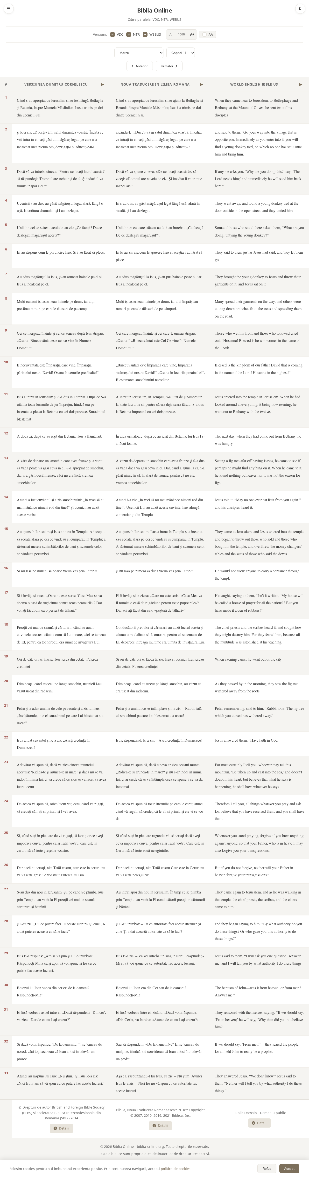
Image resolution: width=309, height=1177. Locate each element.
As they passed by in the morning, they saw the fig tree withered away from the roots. (256, 687)
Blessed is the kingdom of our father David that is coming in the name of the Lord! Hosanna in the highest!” (258, 368)
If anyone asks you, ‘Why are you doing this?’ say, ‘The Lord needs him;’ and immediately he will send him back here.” (258, 179)
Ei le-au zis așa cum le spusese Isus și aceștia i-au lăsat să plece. (159, 256)
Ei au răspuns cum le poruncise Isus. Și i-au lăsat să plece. (61, 252)
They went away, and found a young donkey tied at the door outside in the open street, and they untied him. (256, 207)
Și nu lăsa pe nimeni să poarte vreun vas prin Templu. (57, 570)
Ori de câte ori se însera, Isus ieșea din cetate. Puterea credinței (57, 662)
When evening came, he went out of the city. (248, 659)
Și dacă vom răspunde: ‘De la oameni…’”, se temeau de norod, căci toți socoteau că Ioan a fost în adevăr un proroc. (59, 1051)
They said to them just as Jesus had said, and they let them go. (259, 256)
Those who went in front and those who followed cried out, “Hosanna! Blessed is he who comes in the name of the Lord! (257, 340)
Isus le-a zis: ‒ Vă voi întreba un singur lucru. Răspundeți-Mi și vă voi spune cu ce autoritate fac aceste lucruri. (160, 959)
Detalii (64, 1128)
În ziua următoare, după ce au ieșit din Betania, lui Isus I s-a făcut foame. (160, 439)
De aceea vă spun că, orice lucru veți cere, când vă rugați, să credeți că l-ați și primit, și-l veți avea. (60, 807)
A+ (192, 34)
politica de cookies (175, 1168)
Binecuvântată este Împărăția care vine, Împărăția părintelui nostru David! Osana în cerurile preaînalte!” (57, 368)
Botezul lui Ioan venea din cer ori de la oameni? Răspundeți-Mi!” (53, 991)
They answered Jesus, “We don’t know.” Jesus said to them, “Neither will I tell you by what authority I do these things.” (258, 1083)
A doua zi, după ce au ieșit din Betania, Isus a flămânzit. (59, 436)
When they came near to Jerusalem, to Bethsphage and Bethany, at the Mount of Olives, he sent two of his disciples (256, 107)
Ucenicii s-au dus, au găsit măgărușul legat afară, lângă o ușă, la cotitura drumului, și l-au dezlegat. (60, 207)
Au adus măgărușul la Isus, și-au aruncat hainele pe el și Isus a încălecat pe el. (59, 280)
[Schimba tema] (300, 9)
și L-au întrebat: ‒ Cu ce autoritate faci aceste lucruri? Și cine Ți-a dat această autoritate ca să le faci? (158, 927)
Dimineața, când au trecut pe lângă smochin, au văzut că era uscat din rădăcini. (158, 687)
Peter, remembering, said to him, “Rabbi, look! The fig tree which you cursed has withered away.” (259, 712)
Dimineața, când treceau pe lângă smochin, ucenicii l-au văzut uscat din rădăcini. (59, 687)
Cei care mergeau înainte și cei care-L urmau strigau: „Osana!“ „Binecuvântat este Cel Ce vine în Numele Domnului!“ (156, 340)
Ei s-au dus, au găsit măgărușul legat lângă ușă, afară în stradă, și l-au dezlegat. (158, 207)
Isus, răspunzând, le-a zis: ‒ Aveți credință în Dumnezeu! (159, 740)
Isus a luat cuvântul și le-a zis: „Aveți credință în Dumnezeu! (53, 743)
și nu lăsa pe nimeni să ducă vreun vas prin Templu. (155, 570)
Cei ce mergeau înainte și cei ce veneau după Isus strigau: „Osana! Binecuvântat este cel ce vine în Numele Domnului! (60, 340)
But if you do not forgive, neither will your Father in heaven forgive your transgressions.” (254, 871)
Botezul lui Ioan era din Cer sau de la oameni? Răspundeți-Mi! (151, 991)
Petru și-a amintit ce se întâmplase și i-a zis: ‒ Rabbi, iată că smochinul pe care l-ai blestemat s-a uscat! (159, 712)
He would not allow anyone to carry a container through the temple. (257, 574)
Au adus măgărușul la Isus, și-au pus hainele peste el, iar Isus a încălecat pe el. (158, 280)
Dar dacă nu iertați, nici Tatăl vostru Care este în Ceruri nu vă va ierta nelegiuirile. (160, 871)
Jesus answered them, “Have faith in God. (247, 740)
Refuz (266, 1168)
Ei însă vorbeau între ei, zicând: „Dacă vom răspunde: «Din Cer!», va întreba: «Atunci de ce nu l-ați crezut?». (158, 1016)
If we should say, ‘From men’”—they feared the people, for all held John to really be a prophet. (257, 1048)
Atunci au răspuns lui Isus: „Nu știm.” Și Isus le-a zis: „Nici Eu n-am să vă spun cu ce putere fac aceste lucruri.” (60, 1079)
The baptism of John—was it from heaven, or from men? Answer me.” (258, 991)
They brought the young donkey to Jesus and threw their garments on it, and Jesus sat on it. (258, 280)
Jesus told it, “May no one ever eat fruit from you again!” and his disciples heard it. (258, 503)
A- (171, 34)
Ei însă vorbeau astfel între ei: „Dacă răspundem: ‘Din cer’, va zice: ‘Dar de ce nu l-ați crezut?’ (61, 1016)
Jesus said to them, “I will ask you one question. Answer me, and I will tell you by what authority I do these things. (258, 959)
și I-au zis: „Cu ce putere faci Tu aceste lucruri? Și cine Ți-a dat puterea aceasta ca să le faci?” (61, 927)
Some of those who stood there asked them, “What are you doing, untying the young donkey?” (259, 231)
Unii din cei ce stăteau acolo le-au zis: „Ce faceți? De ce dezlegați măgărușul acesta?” (59, 231)
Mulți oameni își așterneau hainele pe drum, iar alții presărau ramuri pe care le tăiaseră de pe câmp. (55, 305)
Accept (289, 1168)
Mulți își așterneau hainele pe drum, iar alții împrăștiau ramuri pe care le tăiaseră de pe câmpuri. (157, 305)
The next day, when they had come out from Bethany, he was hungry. (258, 439)
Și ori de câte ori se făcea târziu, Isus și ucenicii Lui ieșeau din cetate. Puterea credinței (160, 662)
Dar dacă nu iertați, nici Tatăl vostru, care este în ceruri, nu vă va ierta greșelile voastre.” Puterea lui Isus (61, 871)
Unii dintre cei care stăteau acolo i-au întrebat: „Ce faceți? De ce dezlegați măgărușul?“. (159, 231)
